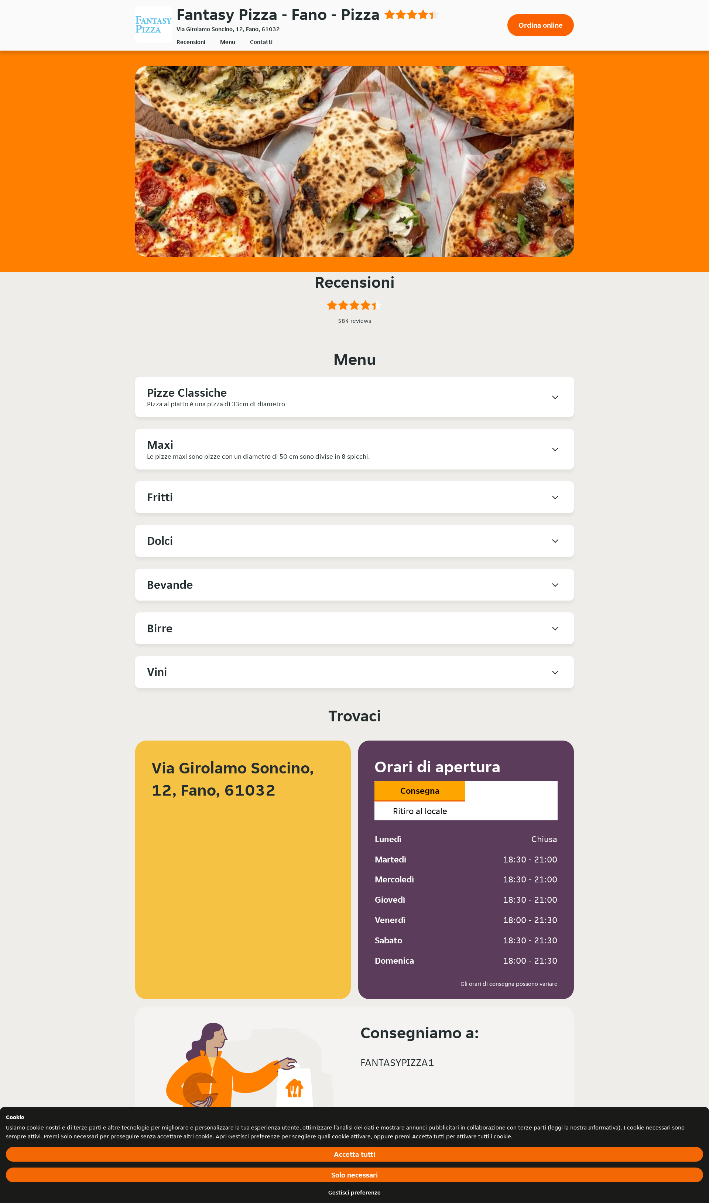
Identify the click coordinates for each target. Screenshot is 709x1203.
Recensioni (191, 42)
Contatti (261, 42)
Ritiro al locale (420, 811)
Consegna (419, 790)
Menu (227, 42)
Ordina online (540, 25)
